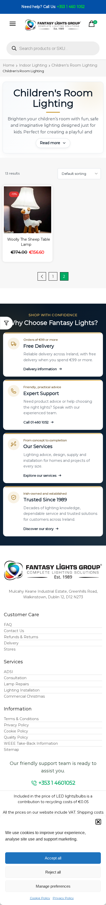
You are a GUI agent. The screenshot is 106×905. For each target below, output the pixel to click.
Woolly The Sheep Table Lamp (28, 242)
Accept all (53, 858)
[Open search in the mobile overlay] (53, 48)
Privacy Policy (63, 898)
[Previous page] (42, 276)
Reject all (53, 872)
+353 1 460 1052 (71, 6)
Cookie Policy (40, 898)
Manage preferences (53, 886)
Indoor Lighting (33, 65)
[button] (98, 821)
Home (8, 65)
